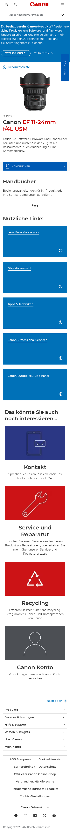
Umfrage (65, 67)
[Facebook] (16, 815)
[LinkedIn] (35, 815)
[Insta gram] (25, 815)
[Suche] (16, 5)
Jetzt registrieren (15, 53)
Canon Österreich (33, 807)
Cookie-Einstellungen (35, 796)
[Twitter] (44, 815)
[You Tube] (54, 815)
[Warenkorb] (6, 5)
